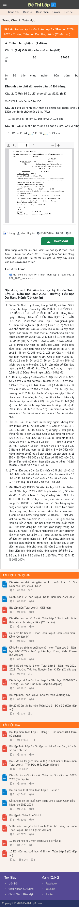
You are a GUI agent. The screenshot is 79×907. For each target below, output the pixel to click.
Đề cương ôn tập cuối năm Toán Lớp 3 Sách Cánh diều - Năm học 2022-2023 (43, 802)
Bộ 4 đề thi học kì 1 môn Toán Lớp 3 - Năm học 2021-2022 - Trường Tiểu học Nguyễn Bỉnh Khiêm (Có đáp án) (43, 667)
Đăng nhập (42, 12)
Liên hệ (68, 12)
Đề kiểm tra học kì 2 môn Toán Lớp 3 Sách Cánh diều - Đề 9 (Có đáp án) (43, 635)
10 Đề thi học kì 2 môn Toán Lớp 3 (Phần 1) (35, 840)
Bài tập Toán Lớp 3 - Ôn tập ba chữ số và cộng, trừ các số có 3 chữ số (43, 748)
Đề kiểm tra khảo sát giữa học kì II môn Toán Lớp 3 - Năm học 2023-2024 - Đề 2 (43, 584)
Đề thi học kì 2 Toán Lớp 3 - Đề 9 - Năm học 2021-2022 (42, 596)
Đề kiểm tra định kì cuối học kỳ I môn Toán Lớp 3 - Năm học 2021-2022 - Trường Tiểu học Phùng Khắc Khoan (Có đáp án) (43, 651)
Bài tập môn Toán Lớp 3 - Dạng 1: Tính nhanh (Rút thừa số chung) (43, 734)
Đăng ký (27, 12)
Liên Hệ (13, 883)
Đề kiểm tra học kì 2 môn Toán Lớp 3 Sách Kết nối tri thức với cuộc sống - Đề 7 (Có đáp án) (43, 620)
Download (60, 241)
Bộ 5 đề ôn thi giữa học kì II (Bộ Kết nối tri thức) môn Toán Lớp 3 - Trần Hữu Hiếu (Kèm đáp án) (43, 763)
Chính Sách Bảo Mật (21, 894)
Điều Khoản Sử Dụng (21, 888)
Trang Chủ (13, 12)
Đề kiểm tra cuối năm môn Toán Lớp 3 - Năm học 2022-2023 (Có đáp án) (43, 777)
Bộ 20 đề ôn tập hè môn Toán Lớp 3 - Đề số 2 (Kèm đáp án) (43, 707)
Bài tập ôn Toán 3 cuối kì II (25, 815)
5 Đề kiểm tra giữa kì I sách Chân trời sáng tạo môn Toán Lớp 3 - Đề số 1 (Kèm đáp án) (43, 828)
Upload (56, 12)
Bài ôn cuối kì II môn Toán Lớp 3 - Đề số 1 (34, 790)
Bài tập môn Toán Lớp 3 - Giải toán (30, 607)
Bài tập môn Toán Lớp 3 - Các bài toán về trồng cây (39, 694)
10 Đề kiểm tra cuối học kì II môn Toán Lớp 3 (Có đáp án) (43, 853)
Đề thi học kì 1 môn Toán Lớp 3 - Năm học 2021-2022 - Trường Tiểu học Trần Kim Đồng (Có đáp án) (43, 682)
